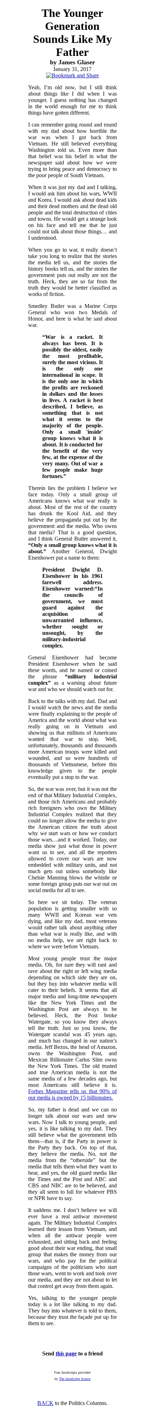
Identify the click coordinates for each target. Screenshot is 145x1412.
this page (66, 1353)
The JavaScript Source (74, 1379)
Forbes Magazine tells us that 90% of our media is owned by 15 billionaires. (72, 1094)
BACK (45, 1403)
